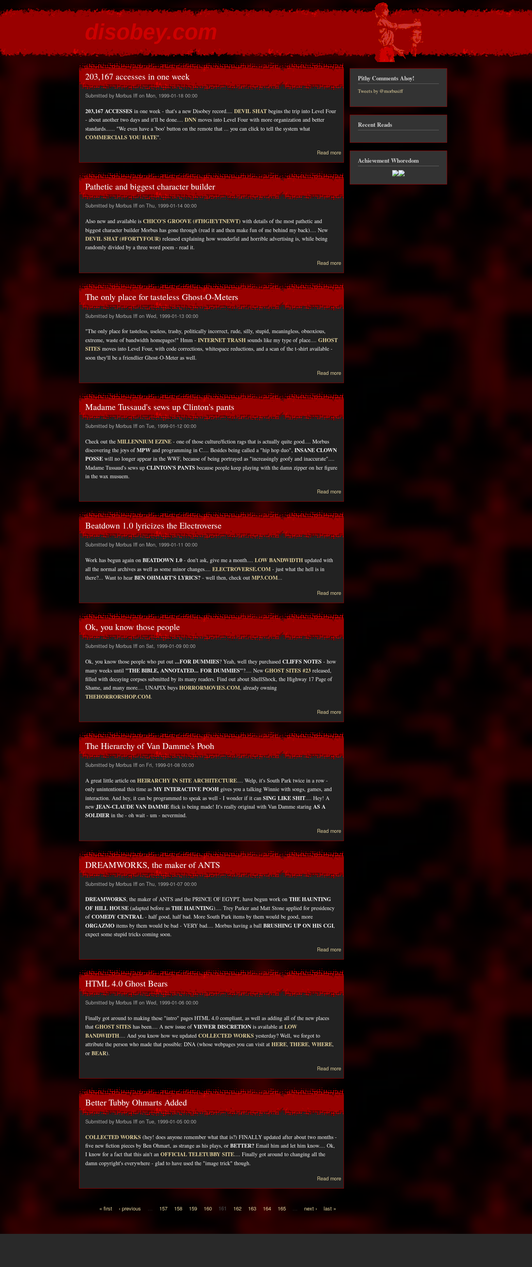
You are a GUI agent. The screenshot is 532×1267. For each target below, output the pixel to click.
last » (330, 1208)
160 (208, 1208)
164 (267, 1208)
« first (105, 1208)
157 (163, 1208)
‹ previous (130, 1208)
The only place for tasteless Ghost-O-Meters (161, 296)
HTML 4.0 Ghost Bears (126, 983)
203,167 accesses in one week (137, 76)
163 (252, 1208)
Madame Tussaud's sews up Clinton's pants (159, 406)
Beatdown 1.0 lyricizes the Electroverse (153, 525)
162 (237, 1208)
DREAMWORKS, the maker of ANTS (152, 864)
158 (178, 1208)
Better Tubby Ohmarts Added (136, 1102)
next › (310, 1208)
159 (193, 1208)
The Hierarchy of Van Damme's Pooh (149, 745)
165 (282, 1208)
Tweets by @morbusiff (380, 91)
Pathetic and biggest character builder (150, 186)
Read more (329, 152)
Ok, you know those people (132, 626)
